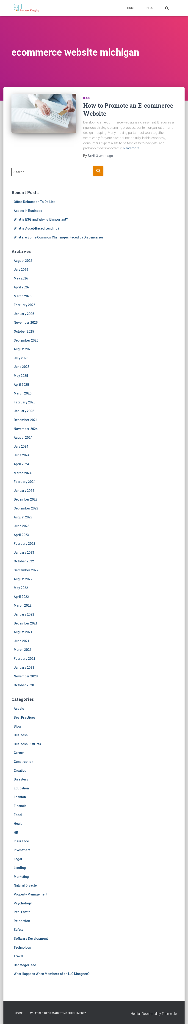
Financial (21, 806)
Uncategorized (25, 965)
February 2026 (24, 305)
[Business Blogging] (26, 8)
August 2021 (23, 632)
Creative (20, 770)
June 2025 (21, 367)
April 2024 (21, 464)
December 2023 (25, 499)
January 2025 (24, 411)
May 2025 (21, 376)
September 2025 (26, 340)
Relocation (22, 921)
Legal (18, 859)
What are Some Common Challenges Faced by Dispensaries (59, 237)
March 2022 (22, 605)
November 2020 (26, 676)
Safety (18, 929)
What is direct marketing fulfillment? (58, 1013)
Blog (150, 8)
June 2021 (21, 641)
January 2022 (24, 614)
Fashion (20, 797)
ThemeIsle (169, 1014)
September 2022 (26, 570)
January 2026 (24, 314)
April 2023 (21, 535)
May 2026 (21, 278)
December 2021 (25, 623)
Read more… (132, 148)
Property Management (30, 894)
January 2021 (24, 667)
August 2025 (23, 349)
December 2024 (25, 420)
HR (16, 832)
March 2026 (22, 296)
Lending (20, 868)
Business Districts (27, 744)
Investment (22, 850)
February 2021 (24, 658)
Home (131, 8)
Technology (22, 947)
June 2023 (21, 526)
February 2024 (24, 482)
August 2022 (23, 579)
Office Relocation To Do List (34, 202)
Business (21, 735)
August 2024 (23, 437)
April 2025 (21, 384)
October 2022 (24, 561)
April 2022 (21, 597)
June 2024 (21, 455)
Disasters (21, 779)
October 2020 (24, 685)
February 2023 (24, 543)
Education (21, 788)
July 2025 (21, 358)
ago (104, 156)
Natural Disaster (26, 885)
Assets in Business (28, 211)
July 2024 (21, 446)
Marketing (21, 877)
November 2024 (26, 429)
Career (19, 753)
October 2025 (24, 331)
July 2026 (21, 269)
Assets (19, 708)
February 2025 (24, 402)
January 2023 (24, 552)
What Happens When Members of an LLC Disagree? (52, 974)
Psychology (23, 903)
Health (18, 823)
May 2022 (21, 588)
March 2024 (22, 473)
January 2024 (24, 491)
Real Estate (22, 912)
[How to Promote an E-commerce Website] (43, 115)
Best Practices (25, 717)
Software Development (31, 938)
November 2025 (26, 322)
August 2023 (23, 517)
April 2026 (21, 287)
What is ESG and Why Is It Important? (41, 219)
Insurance (21, 841)
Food (18, 815)
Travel (18, 956)
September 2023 (26, 508)
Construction (23, 762)
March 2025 (22, 393)
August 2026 (23, 261)
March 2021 (22, 650)
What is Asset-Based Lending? (36, 228)
